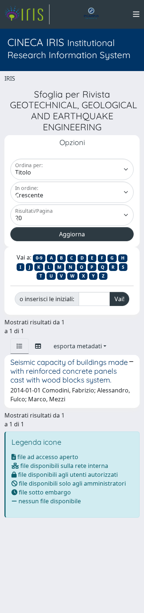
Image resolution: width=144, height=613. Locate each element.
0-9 (39, 258)
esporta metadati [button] (78, 346)
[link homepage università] (91, 14)
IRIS (9, 78)
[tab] (19, 346)
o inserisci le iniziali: (47, 299)
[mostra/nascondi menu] (136, 14)
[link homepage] (26, 14)
